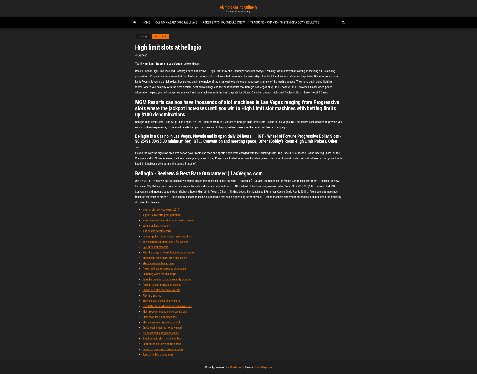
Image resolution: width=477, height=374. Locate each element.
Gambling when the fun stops (159, 274)
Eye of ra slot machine (155, 247)
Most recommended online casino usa (165, 311)
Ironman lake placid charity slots (161, 301)
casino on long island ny (156, 225)
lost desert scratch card (157, 231)
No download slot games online (161, 333)
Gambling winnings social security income (167, 279)
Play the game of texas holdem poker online (168, 252)
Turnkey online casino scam (158, 354)
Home (146, 22)
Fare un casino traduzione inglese (162, 285)
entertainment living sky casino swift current (168, 220)
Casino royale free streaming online (163, 349)
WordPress (236, 367)
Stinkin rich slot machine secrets (161, 290)
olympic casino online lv (238, 7)
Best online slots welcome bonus (162, 344)
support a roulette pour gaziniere (162, 215)
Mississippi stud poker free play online (165, 258)
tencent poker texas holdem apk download (167, 236)
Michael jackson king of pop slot (161, 322)
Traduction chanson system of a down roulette (284, 22)
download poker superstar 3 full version (165, 242)
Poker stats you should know (224, 22)
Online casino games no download (162, 327)
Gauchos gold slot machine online (162, 338)
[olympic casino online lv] (134, 22)
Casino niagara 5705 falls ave (176, 22)
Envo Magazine (263, 367)
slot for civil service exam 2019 (161, 209)
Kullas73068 (160, 36)
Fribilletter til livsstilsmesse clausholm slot (167, 306)
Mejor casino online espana (158, 263)
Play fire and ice (152, 295)
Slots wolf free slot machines (160, 317)
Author (142, 55)
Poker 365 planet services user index (164, 268)
